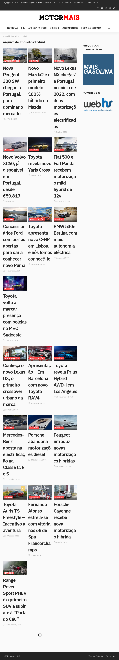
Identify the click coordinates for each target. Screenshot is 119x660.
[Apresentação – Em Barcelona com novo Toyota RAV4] (40, 353)
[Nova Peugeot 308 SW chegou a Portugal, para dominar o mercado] (15, 55)
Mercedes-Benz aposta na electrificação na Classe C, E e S (14, 454)
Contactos (110, 656)
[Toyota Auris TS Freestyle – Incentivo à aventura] (15, 492)
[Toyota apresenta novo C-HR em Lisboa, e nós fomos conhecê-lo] (40, 214)
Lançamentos (70, 27)
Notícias (12, 27)
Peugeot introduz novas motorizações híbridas (65, 448)
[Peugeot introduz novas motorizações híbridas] (65, 422)
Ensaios (54, 27)
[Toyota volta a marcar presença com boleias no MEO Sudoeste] (15, 283)
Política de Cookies (62, 2)
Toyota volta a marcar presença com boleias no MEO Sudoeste (14, 315)
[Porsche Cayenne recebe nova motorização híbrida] (65, 492)
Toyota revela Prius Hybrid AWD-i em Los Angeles (65, 378)
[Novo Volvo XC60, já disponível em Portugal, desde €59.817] (15, 144)
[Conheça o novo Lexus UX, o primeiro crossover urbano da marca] (15, 353)
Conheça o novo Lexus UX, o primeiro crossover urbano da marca (14, 384)
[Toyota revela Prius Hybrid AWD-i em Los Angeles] (65, 353)
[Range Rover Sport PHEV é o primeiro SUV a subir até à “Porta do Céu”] (15, 568)
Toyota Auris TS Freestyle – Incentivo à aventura (14, 517)
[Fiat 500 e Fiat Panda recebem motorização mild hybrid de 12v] (65, 144)
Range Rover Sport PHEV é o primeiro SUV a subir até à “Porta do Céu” (14, 599)
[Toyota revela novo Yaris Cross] (40, 144)
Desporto (35, 497)
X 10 (23, 27)
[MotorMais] (59, 17)
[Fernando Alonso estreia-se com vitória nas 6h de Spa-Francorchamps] (40, 492)
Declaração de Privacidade (85, 2)
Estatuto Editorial (95, 656)
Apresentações (37, 27)
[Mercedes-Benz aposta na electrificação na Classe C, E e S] (15, 422)
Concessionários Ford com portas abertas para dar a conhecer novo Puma (14, 245)
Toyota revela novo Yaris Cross (39, 163)
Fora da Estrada (91, 27)
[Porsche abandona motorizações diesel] (40, 422)
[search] (109, 28)
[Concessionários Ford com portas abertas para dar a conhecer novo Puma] (15, 214)
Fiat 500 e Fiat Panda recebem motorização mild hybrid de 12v (65, 176)
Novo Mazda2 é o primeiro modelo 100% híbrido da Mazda (39, 87)
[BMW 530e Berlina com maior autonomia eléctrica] (65, 214)
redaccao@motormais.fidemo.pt (36, 2)
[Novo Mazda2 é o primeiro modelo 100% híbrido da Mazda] (40, 55)
